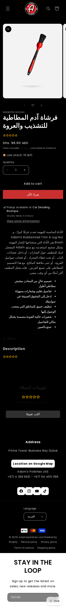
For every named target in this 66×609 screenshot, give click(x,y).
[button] (7, 8)
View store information (23, 221)
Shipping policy (46, 547)
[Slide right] (41, 105)
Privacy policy (49, 542)
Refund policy (29, 542)
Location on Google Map (33, 464)
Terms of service (24, 547)
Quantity (8, 162)
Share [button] (11, 338)
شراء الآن (33, 194)
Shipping (25, 148)
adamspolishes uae (31, 537)
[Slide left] (25, 105)
